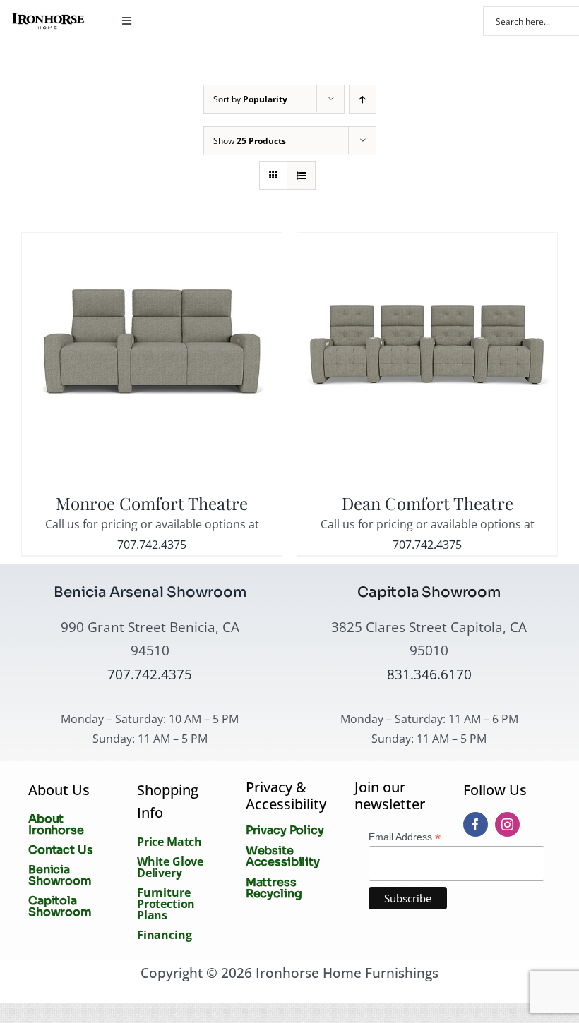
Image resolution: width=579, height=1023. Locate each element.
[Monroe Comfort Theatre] (152, 242)
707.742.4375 (151, 544)
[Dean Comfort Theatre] (427, 242)
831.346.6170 (429, 674)
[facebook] (475, 824)
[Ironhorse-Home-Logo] (48, 17)
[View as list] (301, 175)
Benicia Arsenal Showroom (150, 592)
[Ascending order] (362, 99)
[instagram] (507, 824)
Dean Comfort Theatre (427, 503)
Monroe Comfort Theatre (152, 503)
